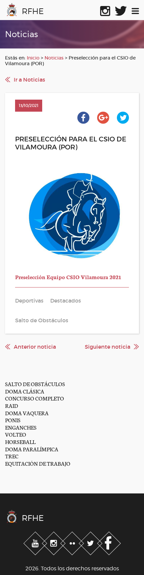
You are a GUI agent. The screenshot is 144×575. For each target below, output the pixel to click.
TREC (11, 456)
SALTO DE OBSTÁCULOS (35, 383)
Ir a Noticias (29, 79)
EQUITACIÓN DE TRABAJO (37, 463)
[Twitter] (91, 542)
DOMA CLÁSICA (24, 391)
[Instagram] (54, 542)
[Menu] (135, 9)
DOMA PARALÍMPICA (31, 449)
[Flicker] (73, 542)
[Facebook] (109, 542)
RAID (11, 405)
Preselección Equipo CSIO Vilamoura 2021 (68, 276)
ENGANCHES (21, 427)
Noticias (54, 58)
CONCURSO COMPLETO (34, 398)
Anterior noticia (35, 346)
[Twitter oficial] (121, 9)
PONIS (12, 420)
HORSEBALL (20, 441)
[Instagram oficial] (105, 9)
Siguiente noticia (107, 346)
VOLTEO (15, 434)
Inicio (33, 58)
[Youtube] (36, 542)
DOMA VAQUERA (27, 413)
